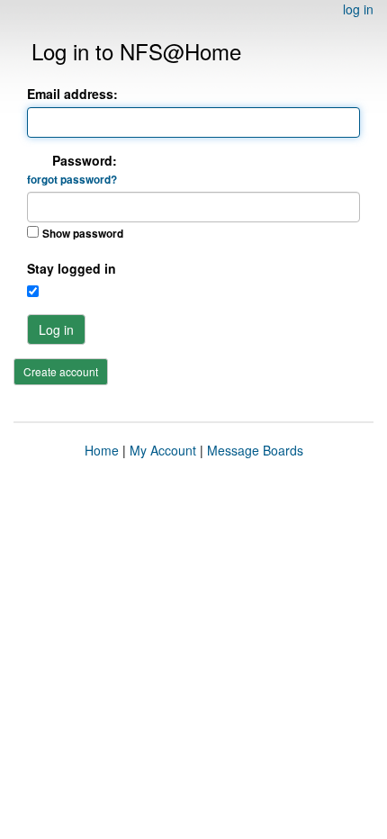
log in (358, 9)
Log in (56, 329)
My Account (163, 450)
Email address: (72, 94)
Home (102, 450)
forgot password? (72, 179)
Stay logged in (71, 268)
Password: (72, 169)
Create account (60, 371)
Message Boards (255, 450)
